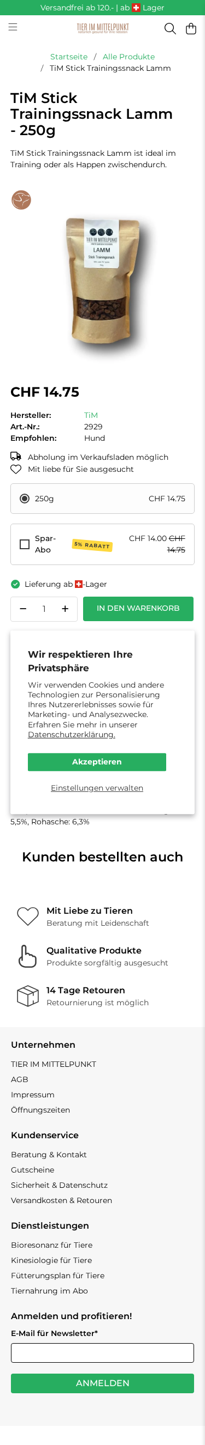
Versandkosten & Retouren (61, 1200)
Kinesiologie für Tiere (51, 1260)
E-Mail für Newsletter (54, 1333)
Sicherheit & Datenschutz (59, 1185)
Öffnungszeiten (40, 1110)
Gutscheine (32, 1170)
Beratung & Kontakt (49, 1154)
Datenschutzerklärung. (71, 734)
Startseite (68, 56)
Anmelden (103, 1383)
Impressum (33, 1095)
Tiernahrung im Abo (49, 1291)
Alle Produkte (129, 56)
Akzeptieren (97, 762)
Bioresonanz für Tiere (51, 1245)
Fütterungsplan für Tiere (57, 1275)
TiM (91, 415)
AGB (19, 1079)
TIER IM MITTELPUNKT (53, 1064)
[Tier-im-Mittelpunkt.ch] (102, 28)
